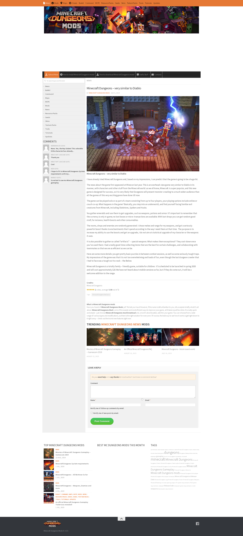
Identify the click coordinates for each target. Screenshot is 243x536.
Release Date (169, 485)
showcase (176, 486)
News (89, 80)
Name (93, 400)
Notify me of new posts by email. (106, 413)
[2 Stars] (89, 289)
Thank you (55, 157)
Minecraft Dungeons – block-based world (178, 349)
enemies (195, 453)
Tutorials (148, 3)
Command (89, 3)
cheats (166, 449)
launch (166, 456)
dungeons (171, 452)
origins (173, 483)
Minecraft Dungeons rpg (161, 479)
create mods (196, 449)
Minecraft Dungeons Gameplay (174, 467)
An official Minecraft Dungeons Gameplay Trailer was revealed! (72, 503)
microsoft (184, 456)
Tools (141, 3)
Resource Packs (107, 3)
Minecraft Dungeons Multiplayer (189, 473)
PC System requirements (183, 483)
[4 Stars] (92, 289)
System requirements (185, 486)
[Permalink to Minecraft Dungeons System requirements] (49, 465)
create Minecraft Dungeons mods (183, 449)
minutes (163, 483)
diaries (153, 453)
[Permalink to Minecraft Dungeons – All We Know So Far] (49, 476)
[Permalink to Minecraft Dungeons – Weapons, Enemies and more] (49, 487)
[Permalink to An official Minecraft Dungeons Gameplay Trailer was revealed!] (49, 498)
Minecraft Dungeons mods (165, 473)
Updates (156, 3)
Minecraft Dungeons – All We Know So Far (72, 475)
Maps (47, 98)
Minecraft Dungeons (179, 459)
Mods (47, 106)
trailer (194, 486)
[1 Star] (87, 289)
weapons (154, 488)
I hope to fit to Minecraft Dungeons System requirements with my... (68, 172)
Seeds (117, 3)
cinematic (171, 449)
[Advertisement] (121, 52)
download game (159, 453)
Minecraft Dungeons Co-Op (164, 466)
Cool (52, 164)
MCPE (97, 3)
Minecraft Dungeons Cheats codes (170, 463)
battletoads (154, 449)
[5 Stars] (93, 289)
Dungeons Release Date (186, 453)
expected (153, 456)
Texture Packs (132, 3)
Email (147, 400)
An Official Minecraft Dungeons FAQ (138, 349)
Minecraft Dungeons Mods (99, 93)
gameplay (160, 456)
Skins (123, 3)
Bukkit (81, 3)
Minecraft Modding (156, 483)
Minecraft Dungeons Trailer (175, 479)
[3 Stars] (90, 289)
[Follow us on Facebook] (197, 523)
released (161, 486)
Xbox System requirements (165, 489)
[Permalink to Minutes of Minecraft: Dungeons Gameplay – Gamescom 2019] (49, 453)
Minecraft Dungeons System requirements (72, 464)
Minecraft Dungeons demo (179, 466)
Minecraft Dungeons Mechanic (101, 294)
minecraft (158, 459)
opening (169, 483)
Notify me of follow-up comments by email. (107, 408)
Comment (94, 383)
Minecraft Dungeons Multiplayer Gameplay (162, 476)
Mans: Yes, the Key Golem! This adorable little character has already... (67, 149)
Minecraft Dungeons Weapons (191, 479)
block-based (161, 449)
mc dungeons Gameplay (174, 456)
